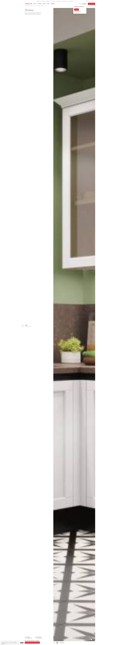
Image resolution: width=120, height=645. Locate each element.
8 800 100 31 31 (92, 1)
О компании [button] (52, 3)
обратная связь (58, 1)
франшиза (38, 1)
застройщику (43, 1)
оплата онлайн (53, 1)
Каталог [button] (34, 3)
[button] (83, 3)
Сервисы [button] (44, 3)
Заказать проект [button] (91, 3)
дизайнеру (47, 1)
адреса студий (64, 1)
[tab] (53, 643)
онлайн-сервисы (70, 1)
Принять (22, 642)
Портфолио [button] (39, 3)
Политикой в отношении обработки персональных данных (8, 642)
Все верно (76, 9)
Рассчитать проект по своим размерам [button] (32, 642)
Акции (48, 3)
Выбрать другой (77, 11)
